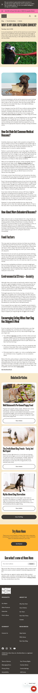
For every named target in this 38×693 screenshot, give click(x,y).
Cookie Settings (24, 668)
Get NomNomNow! (6, 369)
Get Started (19, 544)
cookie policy (12, 5)
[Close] (2, 4)
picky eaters (20, 366)
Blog (2, 21)
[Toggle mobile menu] (35, 16)
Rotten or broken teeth (24, 163)
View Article (19, 421)
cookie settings (27, 5)
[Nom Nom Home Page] (6, 591)
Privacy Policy (32, 577)
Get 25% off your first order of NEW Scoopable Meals (20, 11)
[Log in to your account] (29, 16)
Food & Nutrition (11, 21)
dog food (13, 336)
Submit (31, 564)
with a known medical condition (12, 114)
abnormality (27, 157)
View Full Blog (19, 517)
